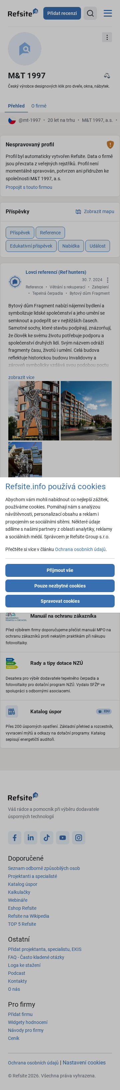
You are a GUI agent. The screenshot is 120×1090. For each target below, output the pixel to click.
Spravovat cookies (60, 601)
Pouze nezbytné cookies (60, 585)
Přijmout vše (60, 570)
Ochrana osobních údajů (80, 549)
